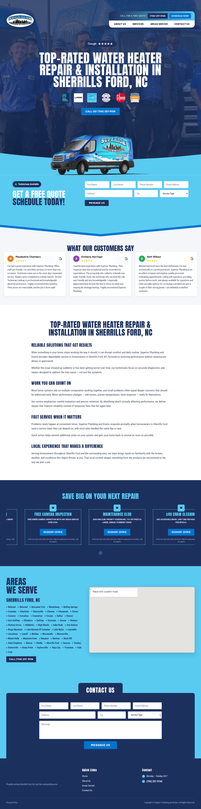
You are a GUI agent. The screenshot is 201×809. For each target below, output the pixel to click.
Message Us (97, 203)
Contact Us (182, 24)
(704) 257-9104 (158, 16)
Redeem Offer (74, 532)
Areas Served (159, 24)
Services (138, 24)
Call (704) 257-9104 (21, 659)
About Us (120, 24)
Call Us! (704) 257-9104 (100, 111)
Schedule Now (180, 16)
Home (85, 776)
